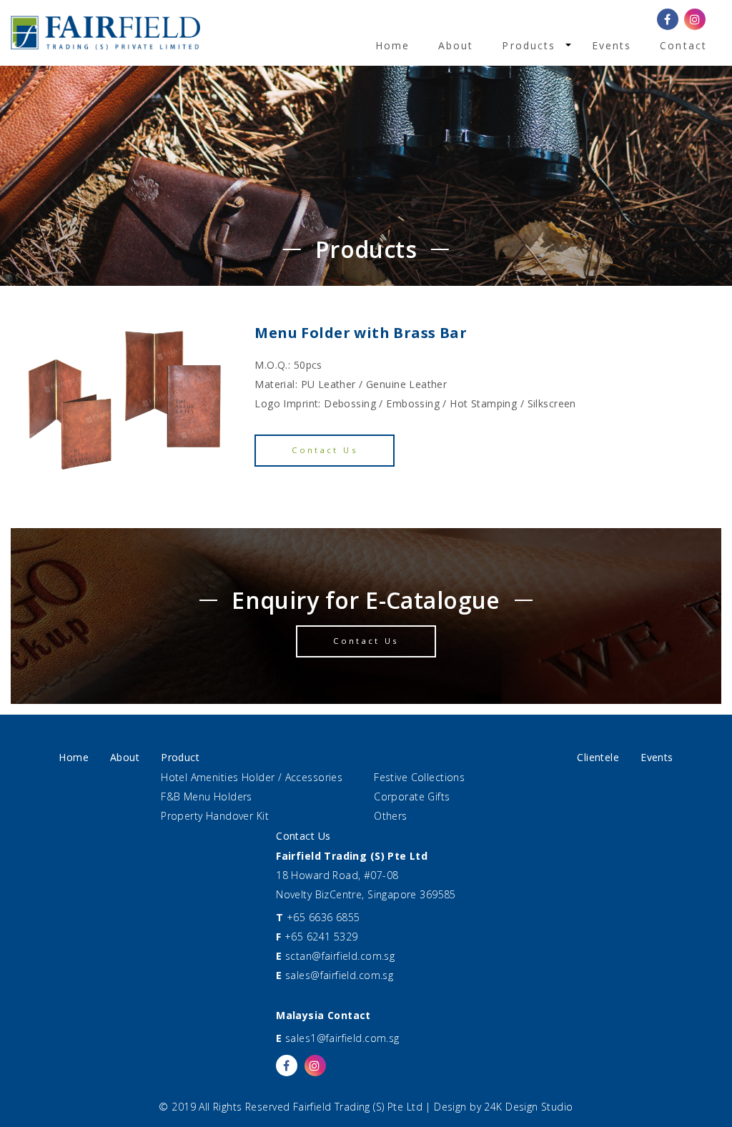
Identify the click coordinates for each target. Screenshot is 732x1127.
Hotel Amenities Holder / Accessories (251, 777)
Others (390, 816)
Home (392, 45)
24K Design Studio (528, 1106)
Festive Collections (419, 777)
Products (528, 45)
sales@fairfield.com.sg (339, 975)
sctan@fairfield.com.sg (340, 956)
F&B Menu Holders (206, 796)
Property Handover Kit (215, 816)
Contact (683, 45)
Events (612, 45)
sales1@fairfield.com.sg (342, 1038)
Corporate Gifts (412, 796)
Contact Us (324, 450)
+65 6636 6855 (323, 917)
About (456, 45)
